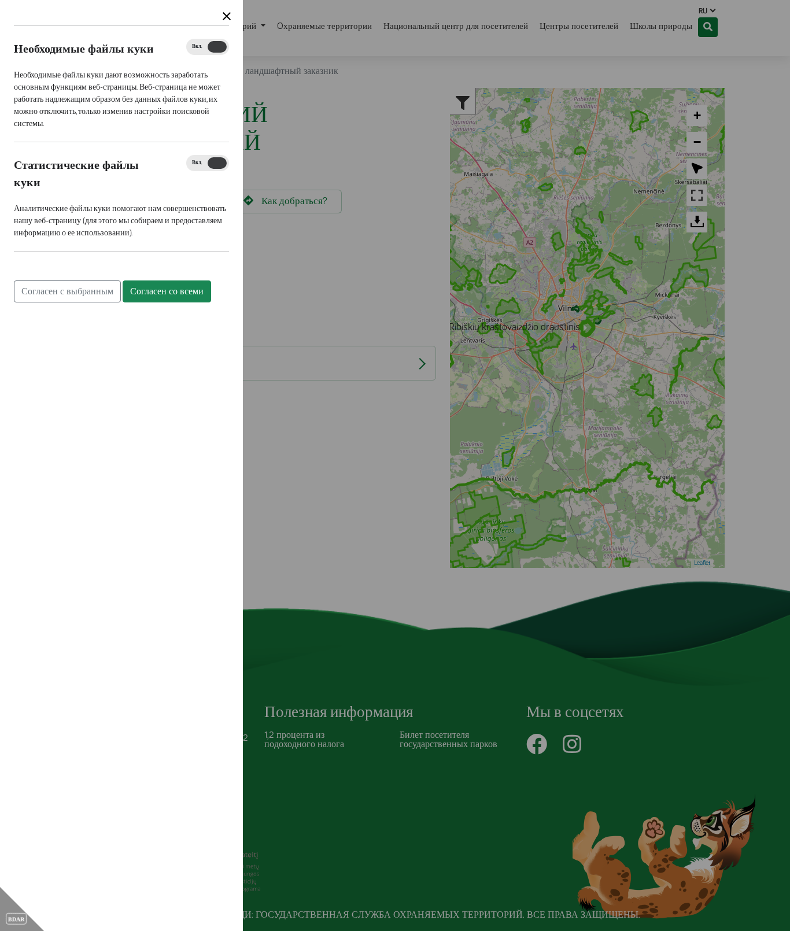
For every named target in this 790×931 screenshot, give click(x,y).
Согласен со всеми (167, 291)
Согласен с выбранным (67, 291)
